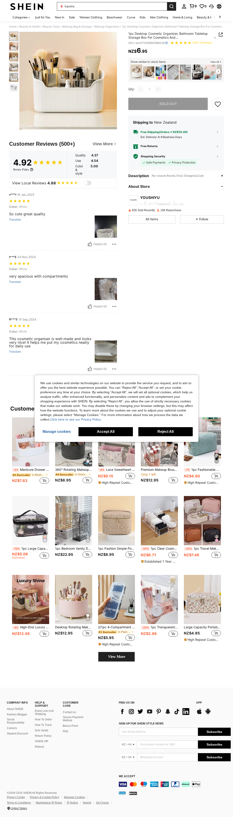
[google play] (208, 713)
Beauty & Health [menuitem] (208, 17)
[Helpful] (90, 244)
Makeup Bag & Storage (76, 26)
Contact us (69, 712)
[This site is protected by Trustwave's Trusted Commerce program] (122, 792)
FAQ (65, 731)
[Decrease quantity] (141, 89)
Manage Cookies (74, 797)
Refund (39, 746)
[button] (211, 6)
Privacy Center (16, 797)
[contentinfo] (175, 784)
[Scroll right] (219, 17)
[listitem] (136, 72)
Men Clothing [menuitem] (159, 17)
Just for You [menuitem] (42, 17)
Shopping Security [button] (153, 156)
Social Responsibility (15, 721)
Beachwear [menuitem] (114, 17)
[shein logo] (26, 6)
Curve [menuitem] (131, 17)
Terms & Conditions (19, 802)
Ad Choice (102, 802)
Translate (15, 219)
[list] (155, 711)
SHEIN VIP (41, 741)
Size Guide (41, 730)
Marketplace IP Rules (49, 802)
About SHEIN (15, 709)
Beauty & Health (29, 26)
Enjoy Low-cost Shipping (44, 712)
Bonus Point (70, 725)
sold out (168, 104)
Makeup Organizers (106, 26)
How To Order (43, 719)
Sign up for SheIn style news (141, 723)
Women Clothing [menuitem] (90, 17)
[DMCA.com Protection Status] (133, 792)
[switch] (87, 183)
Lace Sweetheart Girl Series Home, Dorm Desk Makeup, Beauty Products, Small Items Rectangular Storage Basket (117, 469)
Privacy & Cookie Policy (44, 797)
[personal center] (184, 6)
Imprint (87, 802)
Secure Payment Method (73, 719)
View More (116, 657)
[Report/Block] (114, 244)
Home (13, 26)
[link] (193, 6)
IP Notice (72, 802)
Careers (12, 728)
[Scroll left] (214, 17)
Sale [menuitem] (72, 17)
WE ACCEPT (127, 776)
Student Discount (17, 733)
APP (199, 702)
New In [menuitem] (59, 17)
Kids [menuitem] (142, 17)
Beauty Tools (51, 26)
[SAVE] (218, 104)
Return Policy (43, 735)
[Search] (171, 6)
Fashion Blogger (17, 714)
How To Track (43, 725)
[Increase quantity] (158, 89)
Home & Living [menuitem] (182, 17)
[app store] (199, 713)
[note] (116, 482)
